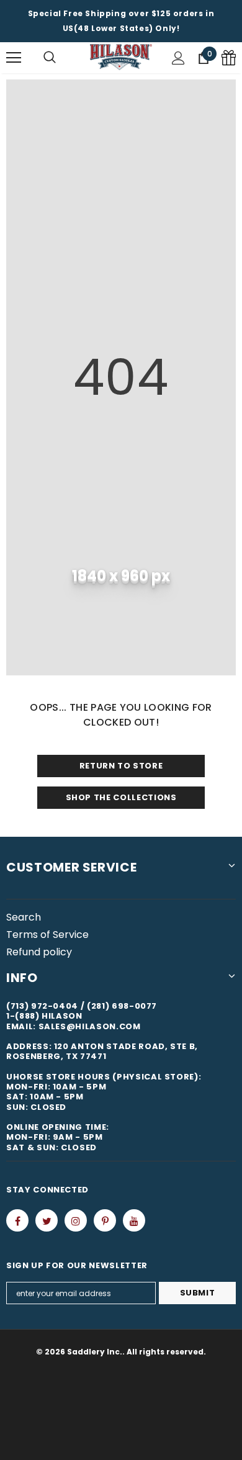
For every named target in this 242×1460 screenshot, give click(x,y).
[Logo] (121, 57)
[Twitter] (46, 1220)
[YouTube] (134, 1220)
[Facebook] (17, 1220)
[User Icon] (178, 58)
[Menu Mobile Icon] (13, 57)
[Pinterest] (105, 1220)
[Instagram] (76, 1220)
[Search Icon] (49, 58)
